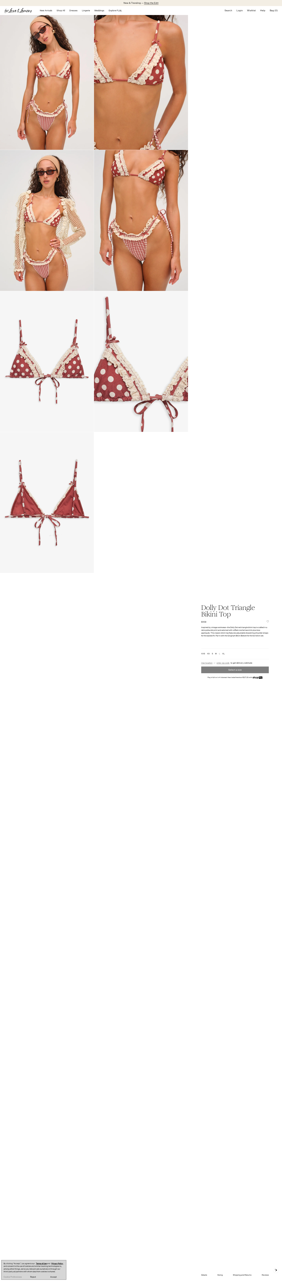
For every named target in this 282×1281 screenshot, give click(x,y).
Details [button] (204, 1275)
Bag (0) (274, 10)
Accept (53, 1277)
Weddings (99, 10)
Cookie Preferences (13, 1277)
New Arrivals (46, 10)
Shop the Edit (151, 2)
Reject (33, 1277)
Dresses (73, 10)
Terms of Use (41, 1263)
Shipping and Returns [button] (242, 1275)
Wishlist (251, 10)
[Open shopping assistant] (276, 1270)
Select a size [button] (235, 669)
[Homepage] (19, 10)
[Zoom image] (47, 79)
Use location (206, 663)
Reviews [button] (265, 1275)
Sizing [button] (220, 1275)
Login (239, 10)
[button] (268, 621)
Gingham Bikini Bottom (237, 636)
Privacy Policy (57, 1263)
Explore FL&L (115, 10)
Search (228, 10)
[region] (33, 1270)
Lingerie (86, 10)
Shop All (61, 10)
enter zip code (223, 663)
